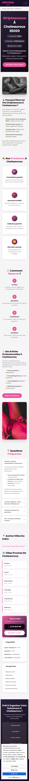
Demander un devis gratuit (14, 65)
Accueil (4, 9)
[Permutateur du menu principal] (25, 3)
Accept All (14, 774)
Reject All (14, 770)
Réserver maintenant (12, 396)
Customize (14, 766)
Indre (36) (10, 9)
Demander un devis (14, 633)
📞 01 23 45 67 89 (14, 627)
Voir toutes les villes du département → (13, 546)
